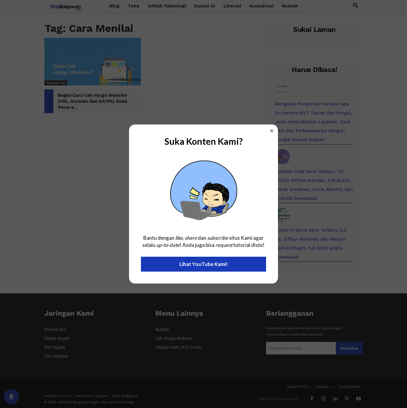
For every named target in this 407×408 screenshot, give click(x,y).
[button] (271, 130)
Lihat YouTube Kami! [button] (203, 264)
